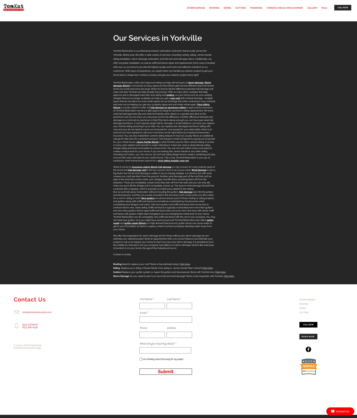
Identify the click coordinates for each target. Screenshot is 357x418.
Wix (39, 348)
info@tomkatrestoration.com (36, 312)
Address (171, 328)
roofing (170, 95)
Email (143, 312)
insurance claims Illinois (145, 167)
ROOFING (303, 304)
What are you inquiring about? (157, 343)
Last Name (173, 299)
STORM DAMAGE (307, 300)
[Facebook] (308, 349)
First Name (146, 299)
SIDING (302, 308)
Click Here (185, 264)
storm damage (196, 82)
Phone (143, 328)
